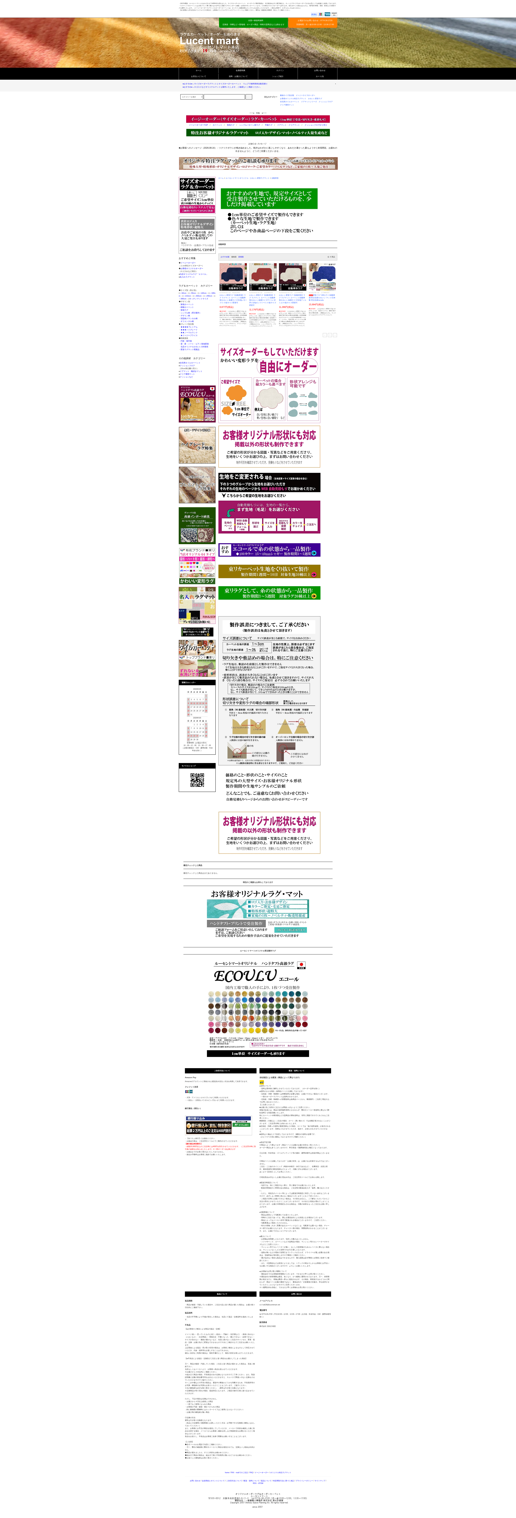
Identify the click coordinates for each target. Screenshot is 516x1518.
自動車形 (275, 178)
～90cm (192, 293)
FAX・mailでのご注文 (239, 1473)
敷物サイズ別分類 (287, 95)
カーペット (217, 125)
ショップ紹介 (278, 76)
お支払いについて (198, 76)
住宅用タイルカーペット (289, 102)
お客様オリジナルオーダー (192, 268)
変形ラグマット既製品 (190, 349)
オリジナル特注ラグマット (280, 1473)
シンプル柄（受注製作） (191, 313)
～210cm (187, 296)
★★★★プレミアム (189, 327)
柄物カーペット (187, 307)
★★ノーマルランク (189, 332)
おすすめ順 (225, 257)
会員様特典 (240, 70)
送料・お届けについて (238, 76)
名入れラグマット (187, 277)
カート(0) (320, 76)
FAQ (251, 1473)
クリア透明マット (287, 105)
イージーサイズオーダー (305, 95)
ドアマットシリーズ (309, 102)
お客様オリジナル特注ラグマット (293, 99)
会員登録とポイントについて (213, 1481)
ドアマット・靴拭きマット (191, 371)
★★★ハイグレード (189, 330)
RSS (255, 1483)
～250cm (198, 296)
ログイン (280, 70)
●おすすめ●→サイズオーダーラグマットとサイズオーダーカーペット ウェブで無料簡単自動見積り (225, 84)
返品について (266, 1481)
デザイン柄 (185, 316)
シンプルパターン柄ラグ (249, 125)
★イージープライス (189, 335)
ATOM (260, 1483)
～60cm (183, 293)
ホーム (198, 70)
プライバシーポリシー (304, 1481)
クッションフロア (326, 102)
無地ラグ (230, 125)
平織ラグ (268, 125)
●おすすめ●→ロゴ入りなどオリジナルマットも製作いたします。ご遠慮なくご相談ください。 (222, 87)
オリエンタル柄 (187, 321)
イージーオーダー (188, 263)
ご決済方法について (234, 1481)
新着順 (241, 257)
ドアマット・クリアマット (288, 125)
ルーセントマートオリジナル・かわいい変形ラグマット (247, 178)
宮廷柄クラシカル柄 (189, 318)
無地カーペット (187, 304)
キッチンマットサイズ (198, 299)
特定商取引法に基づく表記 (283, 1481)
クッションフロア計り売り (316, 125)
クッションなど (186, 377)
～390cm (182, 299)
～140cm (203, 293)
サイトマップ (320, 1481)
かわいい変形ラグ (315, 99)
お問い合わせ (319, 70)
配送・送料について (251, 1481)
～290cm (208, 296)
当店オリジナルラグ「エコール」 (194, 274)
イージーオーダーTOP (198, 125)
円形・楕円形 (186, 341)
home (227, 1473)
